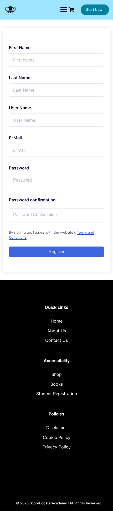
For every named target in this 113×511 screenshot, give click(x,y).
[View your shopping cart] (72, 9)
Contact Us (56, 340)
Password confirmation (32, 199)
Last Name (19, 77)
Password (19, 168)
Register (56, 251)
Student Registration (56, 393)
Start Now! (95, 9)
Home (57, 321)
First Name (19, 47)
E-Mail (15, 137)
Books (56, 384)
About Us (56, 330)
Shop (57, 374)
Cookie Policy (56, 437)
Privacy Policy (57, 447)
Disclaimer (56, 427)
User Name (20, 107)
